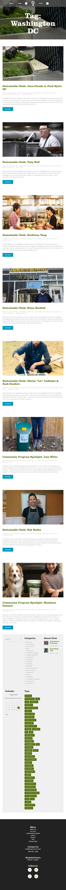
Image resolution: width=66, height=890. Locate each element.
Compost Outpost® (32, 655)
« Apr (6, 714)
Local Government (31, 668)
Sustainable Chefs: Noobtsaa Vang (25, 235)
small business (30, 771)
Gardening (29, 666)
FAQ (38, 744)
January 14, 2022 (13, 389)
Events (33, 835)
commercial (34, 701)
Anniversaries (30, 644)
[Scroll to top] (63, 887)
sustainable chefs (30, 789)
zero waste (29, 808)
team (27, 799)
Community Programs (33, 833)
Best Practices (13, 166)
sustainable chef (30, 783)
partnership (29, 765)
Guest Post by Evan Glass (54, 642)
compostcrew (29, 717)
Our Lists (33, 831)
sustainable (29, 780)
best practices (30, 698)
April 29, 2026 (54, 646)
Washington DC (30, 805)
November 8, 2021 (8, 535)
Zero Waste (16, 94)
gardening (28, 750)
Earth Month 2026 (54, 649)
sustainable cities (31, 795)
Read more (8, 109)
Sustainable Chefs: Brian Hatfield (24, 307)
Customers (29, 93)
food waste (29, 747)
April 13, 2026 (54, 653)
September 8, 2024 (27, 94)
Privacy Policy (33, 841)
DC (26, 732)
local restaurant (30, 759)
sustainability (30, 777)
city (27, 701)
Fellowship (29, 664)
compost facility (30, 720)
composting (29, 723)
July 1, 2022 (19, 167)
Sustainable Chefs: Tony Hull (21, 162)
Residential (45, 460)
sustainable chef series (32, 792)
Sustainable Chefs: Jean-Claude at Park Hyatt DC (32, 88)
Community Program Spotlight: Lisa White (30, 456)
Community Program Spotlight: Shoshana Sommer (29, 604)
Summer (28, 774)
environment (29, 741)
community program (31, 707)
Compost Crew (30, 714)
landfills (28, 753)
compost (28, 711)
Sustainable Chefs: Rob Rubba (22, 529)
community (29, 704)
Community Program (18, 460)
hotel (35, 750)
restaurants (29, 768)
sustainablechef (30, 786)
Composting (21, 93)
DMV (31, 732)
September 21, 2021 (8, 611)
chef (37, 698)
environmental (30, 744)
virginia (28, 802)
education (28, 738)
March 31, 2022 (7, 240)
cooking (28, 729)
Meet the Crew (30, 670)
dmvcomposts (29, 735)
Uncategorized (7, 94)
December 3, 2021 (7, 462)
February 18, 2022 (21, 313)
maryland (28, 762)
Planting (28, 674)
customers (36, 729)
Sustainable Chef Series (48, 93)
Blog (27, 648)
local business (30, 756)
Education (29, 661)
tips (32, 799)
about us (28, 695)
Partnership (37, 93)
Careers (32, 837)
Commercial (12, 93)
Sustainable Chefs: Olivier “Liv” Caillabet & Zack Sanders (31, 382)
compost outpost (31, 726)
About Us (6, 93)
